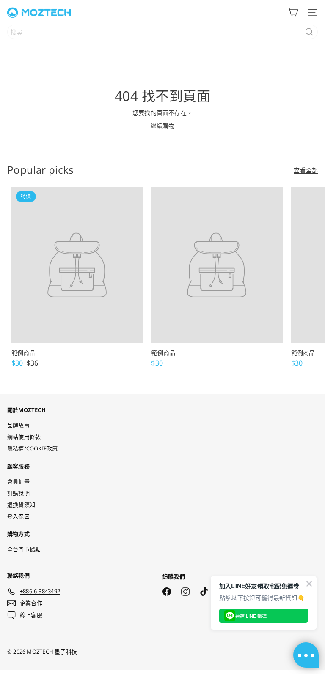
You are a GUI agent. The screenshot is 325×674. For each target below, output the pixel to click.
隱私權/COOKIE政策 (32, 448)
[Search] (309, 32)
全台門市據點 (24, 549)
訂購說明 (18, 493)
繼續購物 (163, 126)
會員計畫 (18, 481)
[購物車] (293, 12)
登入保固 (18, 516)
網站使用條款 (24, 437)
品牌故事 (18, 425)
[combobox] (162, 32)
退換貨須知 (21, 504)
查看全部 (306, 170)
